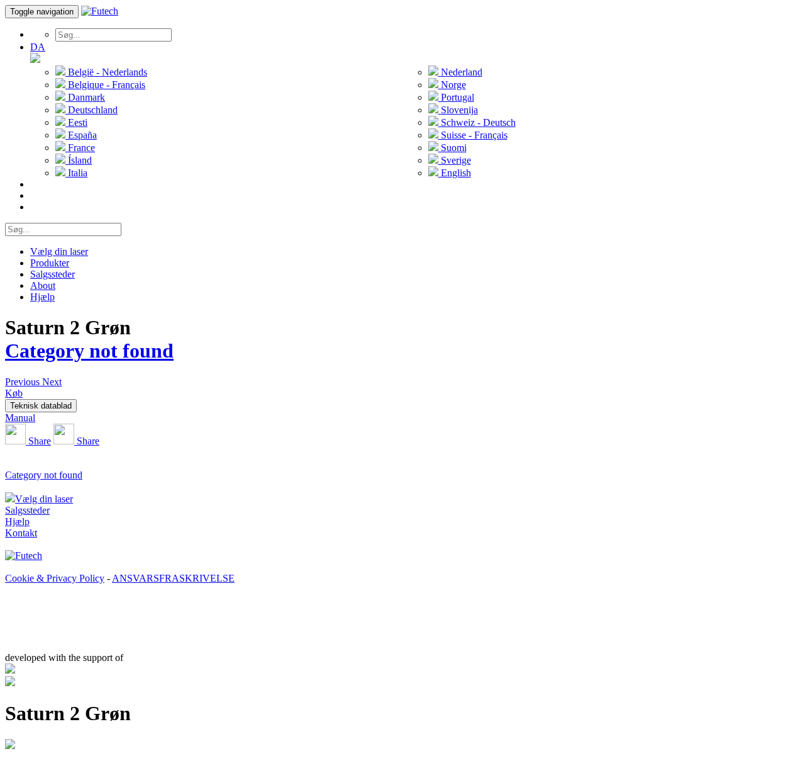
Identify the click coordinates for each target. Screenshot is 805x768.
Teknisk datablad (41, 405)
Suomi (452, 147)
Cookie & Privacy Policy (54, 578)
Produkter (49, 262)
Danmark (85, 97)
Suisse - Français (473, 135)
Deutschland (91, 109)
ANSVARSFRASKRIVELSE (173, 578)
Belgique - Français (105, 84)
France (80, 147)
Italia (76, 172)
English (454, 172)
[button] (23, 381)
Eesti (76, 122)
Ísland (78, 160)
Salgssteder (52, 274)
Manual (20, 417)
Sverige (454, 160)
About (42, 285)
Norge (452, 84)
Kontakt (21, 533)
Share (38, 441)
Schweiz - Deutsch (477, 122)
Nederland (460, 72)
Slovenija (458, 109)
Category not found (89, 350)
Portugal (456, 97)
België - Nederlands (106, 72)
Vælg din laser (59, 251)
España (81, 135)
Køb (14, 393)
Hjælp (42, 296)
